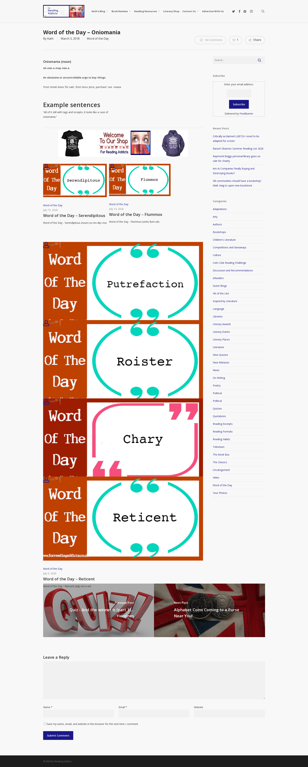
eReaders (218, 278)
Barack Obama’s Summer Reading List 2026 (238, 148)
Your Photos (220, 493)
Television (218, 447)
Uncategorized (221, 470)
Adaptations (220, 209)
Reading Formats (223, 431)
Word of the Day (98, 38)
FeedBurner (246, 113)
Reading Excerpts (223, 424)
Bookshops (219, 232)
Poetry (216, 385)
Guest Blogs (220, 285)
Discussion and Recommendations (233, 270)
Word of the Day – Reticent (69, 578)
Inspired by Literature (225, 301)
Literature (218, 347)
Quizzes (217, 408)
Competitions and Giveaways (229, 247)
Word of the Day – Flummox (135, 214)
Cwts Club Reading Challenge (229, 262)
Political (217, 393)
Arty (215, 216)
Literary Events (221, 331)
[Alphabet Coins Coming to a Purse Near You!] (209, 610)
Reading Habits (221, 439)
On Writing (219, 377)
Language (218, 308)
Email (123, 707)
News (216, 370)
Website (198, 707)
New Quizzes (220, 354)
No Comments (213, 40)
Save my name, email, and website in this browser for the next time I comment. (92, 724)
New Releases (221, 362)
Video (216, 477)
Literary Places (221, 339)
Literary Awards (222, 324)
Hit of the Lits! (221, 293)
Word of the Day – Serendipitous (74, 215)
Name (47, 707)
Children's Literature (224, 239)
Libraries (218, 316)
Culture (217, 255)
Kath (50, 38)
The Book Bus (221, 454)
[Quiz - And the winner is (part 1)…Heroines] (98, 610)
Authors (217, 224)
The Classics (220, 462)
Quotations (219, 416)
